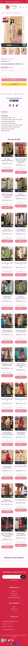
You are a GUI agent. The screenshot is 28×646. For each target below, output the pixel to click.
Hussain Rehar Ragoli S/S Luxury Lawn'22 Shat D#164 (7, 195)
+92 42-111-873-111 (7, 626)
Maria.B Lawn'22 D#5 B (7, 399)
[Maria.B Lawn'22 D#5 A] (21, 389)
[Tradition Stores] (10, 7)
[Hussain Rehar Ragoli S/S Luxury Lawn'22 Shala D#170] (21, 149)
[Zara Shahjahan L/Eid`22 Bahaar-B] (21, 220)
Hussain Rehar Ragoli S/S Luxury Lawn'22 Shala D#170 (20, 160)
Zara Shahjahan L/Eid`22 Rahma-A (21, 534)
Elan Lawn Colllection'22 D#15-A (21, 194)
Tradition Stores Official (10, 59)
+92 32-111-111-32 (7, 624)
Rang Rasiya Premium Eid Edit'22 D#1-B (7, 364)
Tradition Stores (8, 635)
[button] (1, 1)
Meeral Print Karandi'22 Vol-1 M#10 (7, 500)
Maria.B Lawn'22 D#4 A (21, 263)
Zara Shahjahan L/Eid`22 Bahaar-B (21, 230)
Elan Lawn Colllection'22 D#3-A (7, 230)
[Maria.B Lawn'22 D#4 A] (21, 253)
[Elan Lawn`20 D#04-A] (21, 490)
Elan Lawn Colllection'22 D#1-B (20, 297)
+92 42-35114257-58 (7, 629)
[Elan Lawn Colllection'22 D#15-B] (7, 149)
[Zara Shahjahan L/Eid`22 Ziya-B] (21, 423)
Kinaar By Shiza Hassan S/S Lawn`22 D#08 (21, 365)
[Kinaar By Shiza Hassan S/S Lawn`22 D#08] (21, 354)
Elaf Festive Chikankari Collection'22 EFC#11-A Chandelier (7, 535)
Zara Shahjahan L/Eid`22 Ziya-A (7, 297)
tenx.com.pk (14, 636)
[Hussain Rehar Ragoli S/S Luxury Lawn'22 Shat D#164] (7, 185)
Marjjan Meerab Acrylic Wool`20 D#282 (7, 433)
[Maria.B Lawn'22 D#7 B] (7, 253)
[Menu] (1, 7)
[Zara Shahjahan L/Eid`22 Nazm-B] (7, 457)
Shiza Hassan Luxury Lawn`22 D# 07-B (20, 331)
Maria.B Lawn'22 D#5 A (21, 399)
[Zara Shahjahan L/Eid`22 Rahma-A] (21, 524)
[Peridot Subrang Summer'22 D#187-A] (7, 321)
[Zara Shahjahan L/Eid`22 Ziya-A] (7, 287)
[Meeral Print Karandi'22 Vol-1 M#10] (7, 490)
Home (2, 13)
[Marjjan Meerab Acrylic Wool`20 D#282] (7, 423)
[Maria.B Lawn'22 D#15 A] (21, 457)
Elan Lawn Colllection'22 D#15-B (7, 159)
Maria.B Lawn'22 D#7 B (7, 263)
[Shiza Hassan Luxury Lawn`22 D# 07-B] (21, 321)
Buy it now (14, 84)
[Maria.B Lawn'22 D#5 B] (7, 389)
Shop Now (21, 1)
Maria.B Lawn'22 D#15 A (21, 467)
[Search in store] (26, 7)
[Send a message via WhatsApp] (3, 640)
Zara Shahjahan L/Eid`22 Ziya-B (21, 433)
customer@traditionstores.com (10, 621)
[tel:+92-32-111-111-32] (23, 7)
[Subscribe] (23, 577)
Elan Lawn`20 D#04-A (21, 500)
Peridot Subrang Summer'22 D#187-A (7, 331)
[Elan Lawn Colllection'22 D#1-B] (21, 287)
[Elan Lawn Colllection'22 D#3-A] (7, 220)
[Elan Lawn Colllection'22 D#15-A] (21, 185)
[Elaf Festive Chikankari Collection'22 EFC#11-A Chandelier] (7, 524)
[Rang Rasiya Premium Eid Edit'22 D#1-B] (7, 354)
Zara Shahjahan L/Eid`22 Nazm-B (7, 467)
